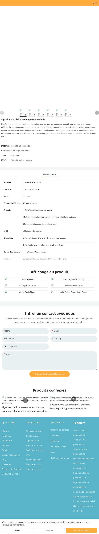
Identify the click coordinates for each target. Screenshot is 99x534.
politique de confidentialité (13, 525)
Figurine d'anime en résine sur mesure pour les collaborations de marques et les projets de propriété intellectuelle (25, 409)
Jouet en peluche (34, 460)
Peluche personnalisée (83, 459)
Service (5, 450)
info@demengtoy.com (59, 458)
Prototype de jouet (34, 431)
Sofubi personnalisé (82, 497)
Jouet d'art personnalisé (84, 492)
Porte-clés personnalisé (84, 501)
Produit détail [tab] (49, 174)
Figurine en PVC (33, 441)
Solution (6, 445)
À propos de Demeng (11, 469)
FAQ (4, 460)
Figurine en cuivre (34, 469)
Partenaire (6, 436)
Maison (5, 431)
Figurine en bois (33, 464)
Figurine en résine (34, 445)
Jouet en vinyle (33, 436)
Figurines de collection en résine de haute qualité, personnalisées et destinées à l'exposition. (70, 406)
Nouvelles (6, 464)
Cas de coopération (11, 455)
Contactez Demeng (11, 474)
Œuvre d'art (7, 441)
